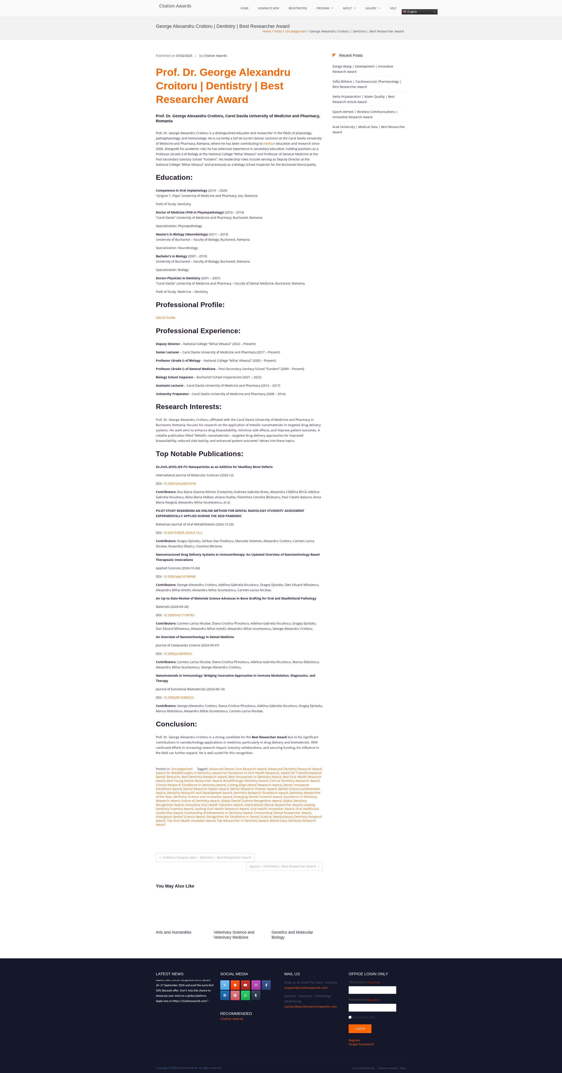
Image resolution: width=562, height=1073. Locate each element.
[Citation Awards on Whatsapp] (245, 995)
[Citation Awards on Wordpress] (224, 995)
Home (245, 8)
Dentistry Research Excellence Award (261, 793)
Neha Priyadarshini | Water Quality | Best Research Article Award (363, 99)
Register (355, 1040)
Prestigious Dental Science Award (180, 817)
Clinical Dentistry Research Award (294, 781)
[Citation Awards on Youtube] (245, 985)
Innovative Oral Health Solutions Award (214, 805)
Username (364, 982)
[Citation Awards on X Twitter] (224, 985)
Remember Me (363, 1017)
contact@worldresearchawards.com (310, 1006)
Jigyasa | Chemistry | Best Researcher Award (283, 866)
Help (393, 8)
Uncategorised (295, 31)
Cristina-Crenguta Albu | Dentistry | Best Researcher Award (207, 857)
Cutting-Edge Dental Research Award (254, 785)
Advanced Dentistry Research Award (295, 769)
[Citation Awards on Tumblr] (256, 995)
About (347, 8)
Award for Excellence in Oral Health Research (246, 773)
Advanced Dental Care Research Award (238, 769)
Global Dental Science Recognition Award (251, 801)
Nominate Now (268, 8)
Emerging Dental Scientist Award (258, 797)
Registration (298, 8)
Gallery (371, 8)
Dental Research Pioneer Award (253, 789)
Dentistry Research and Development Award (199, 793)
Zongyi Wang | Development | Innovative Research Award (363, 69)
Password (364, 999)
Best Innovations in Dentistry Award (255, 777)
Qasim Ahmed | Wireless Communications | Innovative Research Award (365, 114)
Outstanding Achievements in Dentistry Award (218, 813)
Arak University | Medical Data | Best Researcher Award (369, 129)
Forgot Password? (361, 1044)
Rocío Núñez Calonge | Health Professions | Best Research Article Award (294, 937)
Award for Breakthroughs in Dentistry (183, 773)
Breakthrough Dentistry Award (245, 781)
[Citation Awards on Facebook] (266, 985)
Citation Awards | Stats (392, 1068)
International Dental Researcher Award (273, 805)
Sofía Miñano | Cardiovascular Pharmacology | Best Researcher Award (367, 84)
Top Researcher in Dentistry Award (242, 821)
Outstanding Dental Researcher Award (282, 813)
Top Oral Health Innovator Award (191, 821)
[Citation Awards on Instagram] (256, 985)
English (412, 11)
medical (269, 143)
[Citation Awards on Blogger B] (235, 985)
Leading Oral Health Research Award (222, 809)
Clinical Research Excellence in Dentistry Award (191, 785)
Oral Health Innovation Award (272, 809)
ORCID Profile (165, 318)
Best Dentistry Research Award (204, 777)
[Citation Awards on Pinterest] (235, 995)
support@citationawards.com (306, 988)
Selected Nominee (363, 1068)
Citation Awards (175, 6)
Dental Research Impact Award (206, 789)
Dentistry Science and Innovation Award (202, 797)
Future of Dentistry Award (200, 801)
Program (323, 8)
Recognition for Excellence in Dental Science (239, 817)
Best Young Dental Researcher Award (194, 781)
